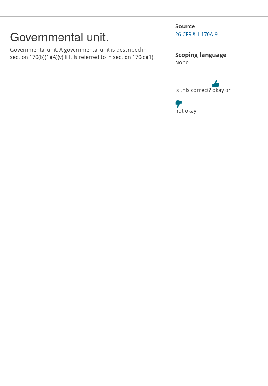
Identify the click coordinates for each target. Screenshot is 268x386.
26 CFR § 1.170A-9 (196, 34)
